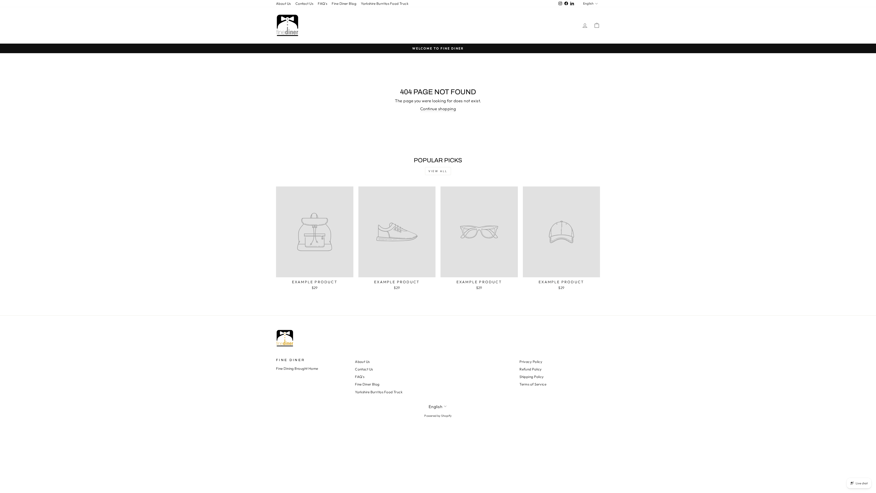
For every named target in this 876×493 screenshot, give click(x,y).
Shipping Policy (531, 377)
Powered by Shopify (437, 415)
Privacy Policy (530, 361)
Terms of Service (532, 384)
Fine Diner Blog (344, 3)
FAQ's (322, 3)
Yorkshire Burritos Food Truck (384, 3)
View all (438, 171)
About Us (283, 3)
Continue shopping (438, 108)
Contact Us (304, 3)
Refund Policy (530, 369)
